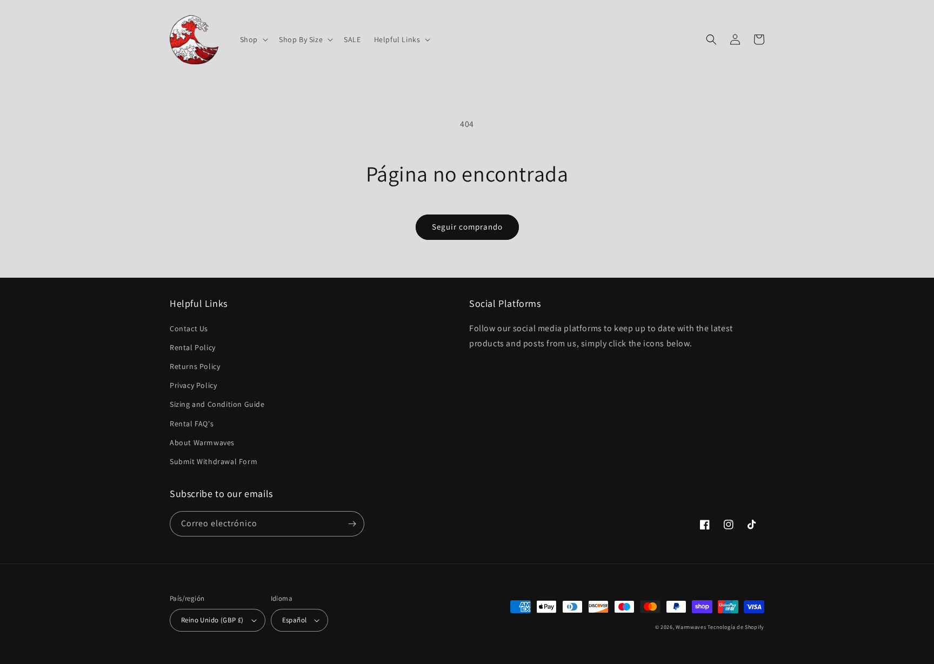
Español (294, 620)
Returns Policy (195, 366)
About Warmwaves (202, 442)
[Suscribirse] (352, 523)
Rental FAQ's (192, 423)
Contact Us (189, 328)
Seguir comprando (467, 227)
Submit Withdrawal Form (213, 461)
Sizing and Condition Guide (217, 404)
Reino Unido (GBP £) (212, 620)
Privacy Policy (193, 385)
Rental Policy (193, 347)
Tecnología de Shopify (736, 627)
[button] (253, 39)
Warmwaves (691, 627)
